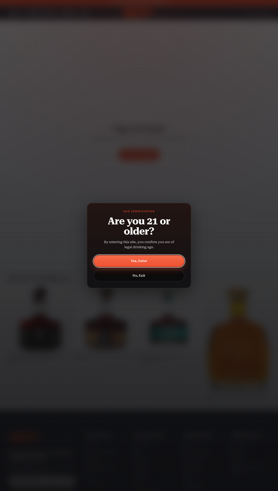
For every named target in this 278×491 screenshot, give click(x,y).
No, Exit (138, 275)
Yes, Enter (139, 261)
